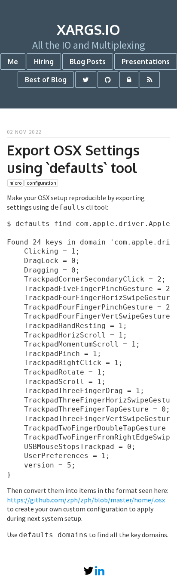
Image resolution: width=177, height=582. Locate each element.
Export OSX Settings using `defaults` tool (73, 158)
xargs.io (88, 29)
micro (15, 183)
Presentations (146, 61)
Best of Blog (46, 79)
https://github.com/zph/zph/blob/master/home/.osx (86, 499)
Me (13, 61)
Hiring (44, 61)
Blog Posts (88, 61)
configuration (41, 183)
